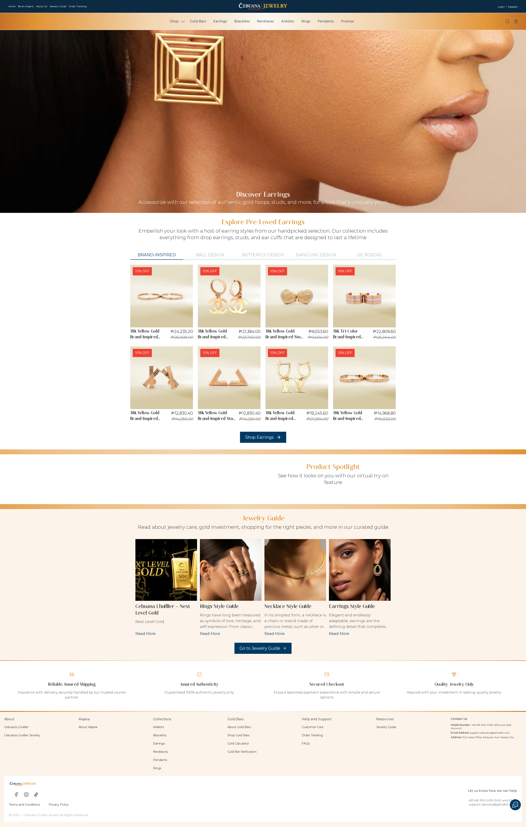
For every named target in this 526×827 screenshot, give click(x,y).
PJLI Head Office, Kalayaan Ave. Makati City (488, 737)
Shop (174, 21)
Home (11, 6)
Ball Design (210, 254)
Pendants (326, 21)
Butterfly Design (263, 254)
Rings (305, 21)
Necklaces (265, 21)
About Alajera (87, 727)
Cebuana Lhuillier (16, 727)
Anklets (287, 21)
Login (501, 6)
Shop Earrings (259, 437)
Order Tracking (78, 6)
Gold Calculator (238, 743)
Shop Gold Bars (238, 735)
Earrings (220, 21)
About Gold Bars (239, 727)
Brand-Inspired (157, 254)
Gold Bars (198, 21)
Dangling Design (316, 254)
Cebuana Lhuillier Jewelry (22, 735)
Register (513, 6)
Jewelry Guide (58, 6)
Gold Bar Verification (242, 752)
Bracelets (242, 21)
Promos (347, 21)
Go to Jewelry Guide (260, 648)
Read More (145, 633)
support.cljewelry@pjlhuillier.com (490, 732)
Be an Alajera (25, 6)
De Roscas (369, 254)
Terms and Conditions (24, 804)
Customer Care (313, 727)
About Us (41, 6)
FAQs (306, 743)
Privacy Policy (59, 804)
